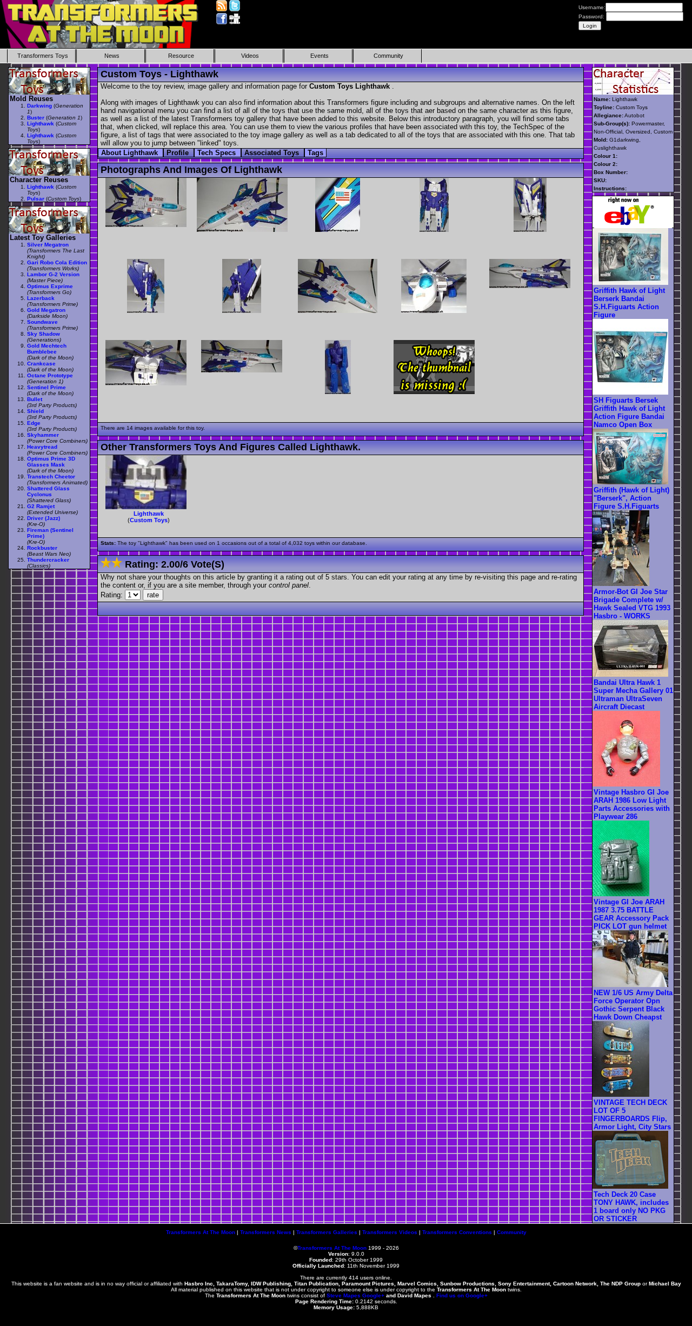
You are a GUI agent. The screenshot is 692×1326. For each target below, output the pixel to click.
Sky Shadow (43, 334)
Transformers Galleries (326, 1232)
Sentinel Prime (46, 387)
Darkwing (39, 106)
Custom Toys (149, 520)
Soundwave (42, 322)
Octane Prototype (50, 375)
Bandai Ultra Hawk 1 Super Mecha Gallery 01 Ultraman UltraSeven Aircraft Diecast (633, 694)
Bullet (34, 399)
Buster (35, 118)
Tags (315, 153)
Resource (181, 55)
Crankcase (41, 364)
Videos (250, 55)
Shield (35, 411)
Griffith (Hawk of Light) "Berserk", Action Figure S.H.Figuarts (631, 498)
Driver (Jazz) (43, 518)
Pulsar (35, 199)
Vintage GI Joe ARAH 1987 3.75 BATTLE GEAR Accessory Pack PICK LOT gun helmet (631, 914)
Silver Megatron (48, 245)
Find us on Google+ (462, 1295)
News (111, 55)
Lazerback (41, 298)
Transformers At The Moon (200, 1232)
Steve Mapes (344, 1295)
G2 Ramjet (41, 506)
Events (319, 55)
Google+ (373, 1295)
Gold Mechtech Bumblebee (46, 349)
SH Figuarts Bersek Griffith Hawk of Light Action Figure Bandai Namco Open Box (629, 412)
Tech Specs (217, 153)
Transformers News (265, 1232)
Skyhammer (43, 435)
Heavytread (42, 447)
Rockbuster (42, 548)
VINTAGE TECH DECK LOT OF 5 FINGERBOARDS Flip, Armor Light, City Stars (632, 1114)
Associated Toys (272, 153)
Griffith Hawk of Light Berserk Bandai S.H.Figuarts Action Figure (629, 302)
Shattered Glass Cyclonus (48, 491)
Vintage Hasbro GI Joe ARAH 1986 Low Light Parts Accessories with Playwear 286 (632, 804)
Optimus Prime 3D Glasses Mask (51, 462)
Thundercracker (48, 560)
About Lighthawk (130, 153)
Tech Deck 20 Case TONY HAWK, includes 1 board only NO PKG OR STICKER (631, 1206)
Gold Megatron (46, 310)
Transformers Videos (389, 1232)
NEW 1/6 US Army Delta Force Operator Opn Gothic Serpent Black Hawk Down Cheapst (633, 1005)
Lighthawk (149, 513)
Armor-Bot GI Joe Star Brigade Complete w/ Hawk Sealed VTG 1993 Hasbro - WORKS (632, 604)
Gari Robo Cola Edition (57, 262)
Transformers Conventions (457, 1232)
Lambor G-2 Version (53, 274)
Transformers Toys (42, 55)
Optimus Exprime (50, 286)
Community (388, 55)
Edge (34, 423)
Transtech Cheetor (51, 476)
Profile (179, 153)
